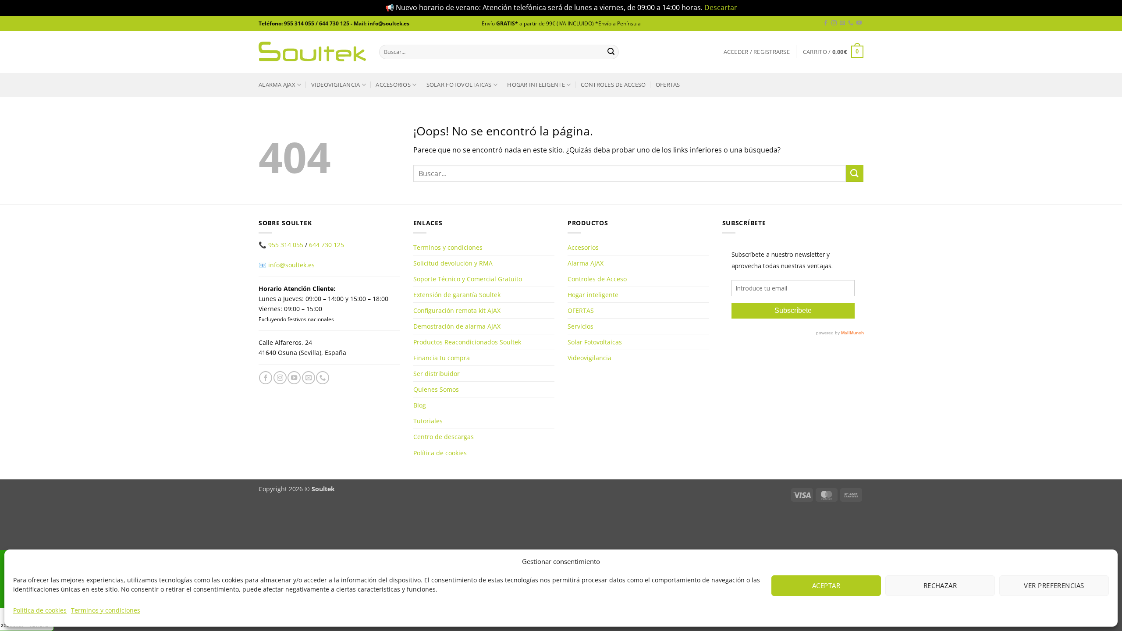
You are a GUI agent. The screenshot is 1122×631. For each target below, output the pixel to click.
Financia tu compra (441, 358)
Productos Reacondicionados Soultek (467, 342)
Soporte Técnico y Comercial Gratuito (467, 279)
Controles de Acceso (613, 85)
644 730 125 (326, 245)
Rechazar (940, 585)
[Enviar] (611, 51)
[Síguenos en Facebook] (825, 23)
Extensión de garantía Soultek (457, 295)
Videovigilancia (335, 85)
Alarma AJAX (277, 85)
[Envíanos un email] (842, 23)
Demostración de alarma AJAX (457, 326)
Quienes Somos (436, 389)
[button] (757, 52)
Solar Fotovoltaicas (459, 85)
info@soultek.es (291, 265)
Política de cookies (40, 610)
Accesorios (393, 85)
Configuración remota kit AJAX (457, 310)
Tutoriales (428, 421)
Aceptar (826, 585)
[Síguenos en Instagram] (834, 23)
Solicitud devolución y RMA (453, 263)
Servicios (580, 326)
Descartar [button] (720, 7)
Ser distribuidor (436, 373)
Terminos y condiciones (105, 610)
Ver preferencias (1054, 585)
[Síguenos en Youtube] (859, 23)
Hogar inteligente (536, 85)
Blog (419, 405)
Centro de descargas (443, 436)
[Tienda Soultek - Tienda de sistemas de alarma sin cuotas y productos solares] (312, 51)
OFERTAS (668, 85)
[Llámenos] (850, 23)
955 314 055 (285, 245)
